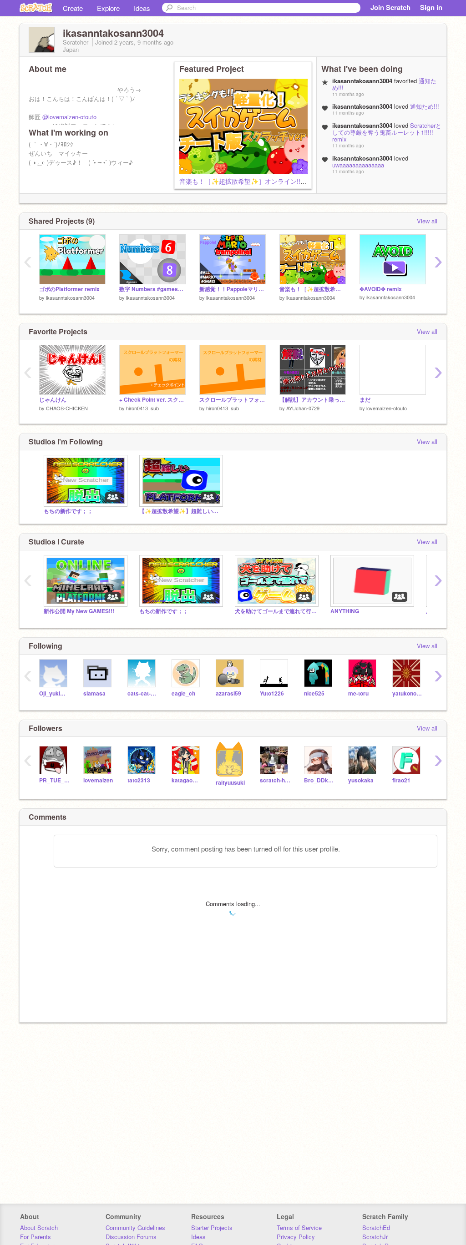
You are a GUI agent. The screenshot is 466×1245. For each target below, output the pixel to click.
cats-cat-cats (142, 693)
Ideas (142, 8)
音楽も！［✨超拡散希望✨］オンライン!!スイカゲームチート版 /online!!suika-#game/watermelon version (312, 289)
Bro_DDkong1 (319, 780)
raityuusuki (230, 782)
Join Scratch (390, 7)
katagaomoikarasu (187, 780)
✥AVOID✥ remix (381, 289)
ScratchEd (376, 1227)
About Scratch (39, 1227)
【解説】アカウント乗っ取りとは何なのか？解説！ (312, 399)
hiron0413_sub (142, 408)
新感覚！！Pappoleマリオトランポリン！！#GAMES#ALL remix (232, 289)
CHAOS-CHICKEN (67, 408)
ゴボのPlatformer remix (69, 289)
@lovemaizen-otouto (69, 116)
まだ (365, 399)
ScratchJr (375, 1236)
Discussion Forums (131, 1236)
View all (427, 221)
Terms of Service (299, 1227)
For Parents (35, 1236)
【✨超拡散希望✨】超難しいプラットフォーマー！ (180, 511)
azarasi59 (228, 693)
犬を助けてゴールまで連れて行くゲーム (276, 611)
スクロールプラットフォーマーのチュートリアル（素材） (232, 399)
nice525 (314, 693)
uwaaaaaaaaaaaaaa (358, 165)
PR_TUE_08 (54, 780)
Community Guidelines (135, 1227)
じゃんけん (52, 399)
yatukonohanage (407, 693)
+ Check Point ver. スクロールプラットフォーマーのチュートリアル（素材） (152, 399)
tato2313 (138, 780)
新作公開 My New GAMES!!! (79, 611)
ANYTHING (344, 611)
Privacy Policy (296, 1236)
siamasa (94, 693)
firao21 (401, 780)
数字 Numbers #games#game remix (152, 289)
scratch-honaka (275, 780)
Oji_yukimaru (54, 693)
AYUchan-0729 (302, 408)
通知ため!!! (424, 106)
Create (73, 8)
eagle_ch (183, 693)
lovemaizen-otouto (386, 408)
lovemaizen (98, 780)
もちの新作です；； (68, 511)
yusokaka (361, 780)
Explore (108, 8)
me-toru (358, 693)
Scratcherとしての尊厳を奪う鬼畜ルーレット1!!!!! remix (386, 132)
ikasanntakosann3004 (70, 297)
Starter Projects (212, 1227)
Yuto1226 (272, 693)
